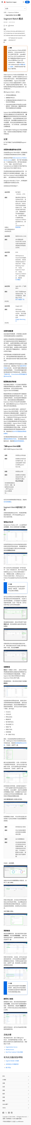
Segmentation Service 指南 (13, 15)
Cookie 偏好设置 (16, 1118)
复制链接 (12, 25)
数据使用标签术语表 (10, 439)
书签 (6, 25)
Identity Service (10, 1049)
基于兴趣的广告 (19, 299)
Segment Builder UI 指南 (12, 1061)
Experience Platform (13, 12)
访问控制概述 (7, 502)
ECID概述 (18, 279)
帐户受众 (8, 1067)
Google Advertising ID (20, 320)
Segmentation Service (11, 1047)
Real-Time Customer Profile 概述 (14, 1052)
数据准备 (18, 227)
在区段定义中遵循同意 (12, 1064)
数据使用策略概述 (19, 441)
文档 (5, 12)
